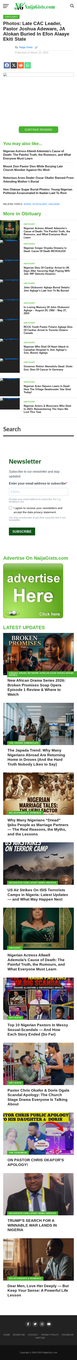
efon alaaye (40, 204)
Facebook (68, 1335)
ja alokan (54, 204)
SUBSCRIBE (22, 531)
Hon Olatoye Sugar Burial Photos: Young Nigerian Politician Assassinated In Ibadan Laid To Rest (37, 191)
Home (6, 1335)
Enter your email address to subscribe (37, 483)
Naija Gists (26, 47)
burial (27, 204)
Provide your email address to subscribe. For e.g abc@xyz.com (35, 500)
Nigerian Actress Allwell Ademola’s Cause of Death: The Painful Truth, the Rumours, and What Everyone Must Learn (37, 154)
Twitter (40, 1338)
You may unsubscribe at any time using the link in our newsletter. (37, 518)
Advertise (19, 1335)
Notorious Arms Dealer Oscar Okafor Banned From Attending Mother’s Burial (38, 179)
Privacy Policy (50, 1335)
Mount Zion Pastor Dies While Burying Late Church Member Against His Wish (33, 168)
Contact (33, 1335)
